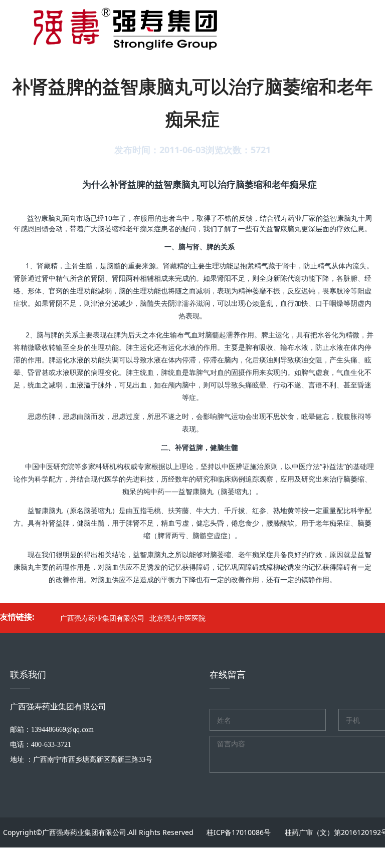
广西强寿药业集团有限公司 (102, 618)
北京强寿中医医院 (177, 618)
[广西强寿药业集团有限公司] (114, 25)
